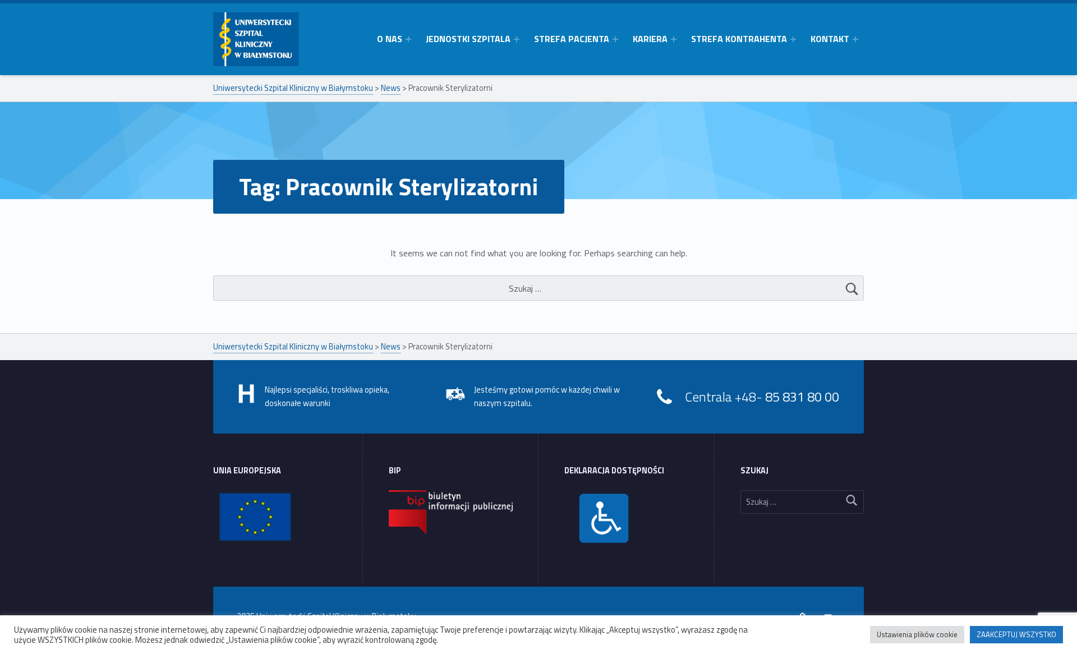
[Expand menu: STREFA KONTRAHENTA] (793, 39)
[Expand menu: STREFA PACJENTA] (615, 39)
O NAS (389, 38)
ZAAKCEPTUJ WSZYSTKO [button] (1016, 634)
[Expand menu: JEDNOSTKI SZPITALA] (516, 39)
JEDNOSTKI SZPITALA (468, 38)
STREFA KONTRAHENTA (739, 38)
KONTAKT (830, 38)
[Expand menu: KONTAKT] (855, 39)
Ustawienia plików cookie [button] (917, 634)
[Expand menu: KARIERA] (673, 39)
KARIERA (650, 38)
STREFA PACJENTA (571, 38)
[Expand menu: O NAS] (408, 39)
